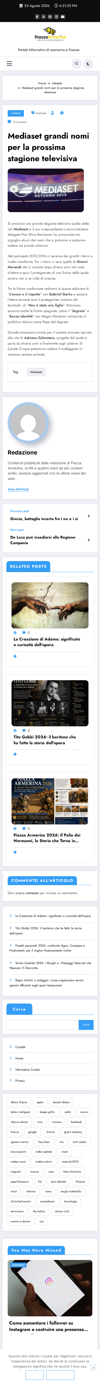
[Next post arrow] (88, 540)
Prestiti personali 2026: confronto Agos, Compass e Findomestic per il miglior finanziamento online (47, 948)
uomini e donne (20, 1221)
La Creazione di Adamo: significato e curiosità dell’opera (47, 642)
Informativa (60, 1375)
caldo (67, 1112)
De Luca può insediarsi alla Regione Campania (42, 540)
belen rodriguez (20, 1112)
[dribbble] (50, 16)
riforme (30, 1191)
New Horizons (72, 1172)
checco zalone (19, 1122)
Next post (17, 530)
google (32, 1132)
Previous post (19, 511)
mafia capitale (44, 1152)
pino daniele (58, 1182)
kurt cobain (79, 1142)
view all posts (18, 489)
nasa (51, 1172)
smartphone (47, 1201)
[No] (93, 1367)
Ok (34, 1375)
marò (65, 1152)
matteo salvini (43, 1162)
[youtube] (63, 16)
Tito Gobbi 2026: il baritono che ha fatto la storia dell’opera (45, 740)
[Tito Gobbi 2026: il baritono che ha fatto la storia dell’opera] (50, 703)
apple (40, 1102)
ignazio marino (20, 1142)
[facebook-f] (37, 16)
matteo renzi (18, 1162)
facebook (76, 1122)
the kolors (39, 1211)
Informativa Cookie (27, 1069)
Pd (39, 1182)
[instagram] (56, 16)
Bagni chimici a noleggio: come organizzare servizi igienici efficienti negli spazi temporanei (46, 982)
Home (19, 1058)
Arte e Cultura (38, 1265)
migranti (16, 1172)
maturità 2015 (70, 1162)
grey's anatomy (73, 1132)
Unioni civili (62, 1211)
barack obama (61, 1102)
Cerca (19, 1009)
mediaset (41, 113)
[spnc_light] (88, 64)
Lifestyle (15, 113)
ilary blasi (44, 1142)
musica (34, 1172)
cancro (84, 1112)
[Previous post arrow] (88, 516)
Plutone (80, 1182)
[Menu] (9, 63)
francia (15, 1132)
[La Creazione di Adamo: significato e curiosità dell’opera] (50, 605)
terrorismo (17, 1211)
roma (48, 1191)
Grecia (50, 1132)
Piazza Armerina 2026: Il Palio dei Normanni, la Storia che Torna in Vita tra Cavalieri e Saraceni (47, 838)
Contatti (20, 1047)
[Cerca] (77, 64)
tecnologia (70, 1201)
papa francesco (20, 1182)
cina (39, 1122)
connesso (32, 893)
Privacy (20, 1080)
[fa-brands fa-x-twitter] (43, 16)
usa (41, 1221)
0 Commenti (20, 122)
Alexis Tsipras (19, 1102)
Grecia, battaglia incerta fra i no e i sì (44, 519)
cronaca (56, 1122)
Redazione (22, 452)
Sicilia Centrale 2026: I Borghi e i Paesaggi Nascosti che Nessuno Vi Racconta (50, 965)
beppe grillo (47, 1112)
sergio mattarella (71, 1191)
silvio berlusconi (21, 1201)
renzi (14, 1191)
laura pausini (18, 1152)
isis (61, 1142)
